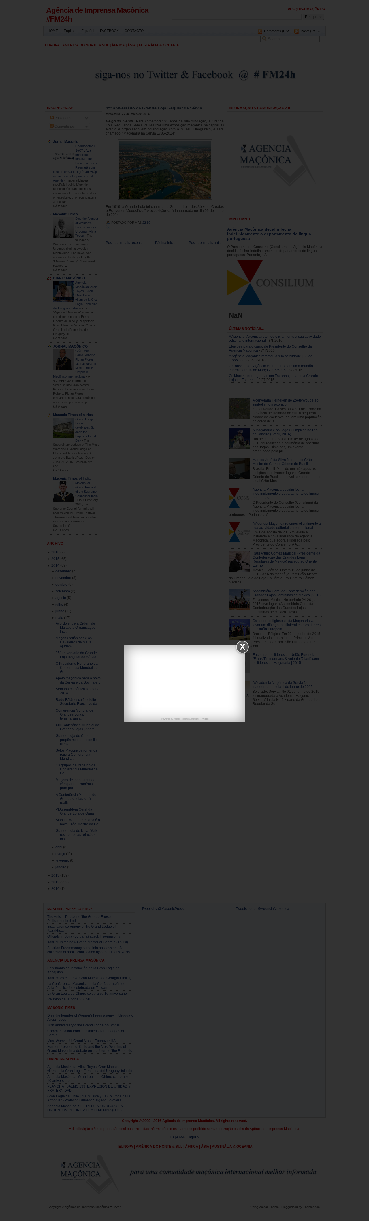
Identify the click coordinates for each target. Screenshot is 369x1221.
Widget (205, 719)
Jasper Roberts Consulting (186, 719)
